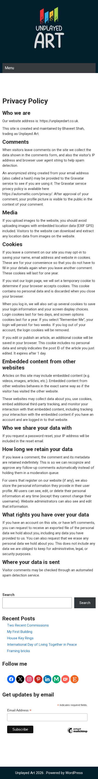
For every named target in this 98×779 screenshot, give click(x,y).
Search (8, 595)
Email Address (19, 710)
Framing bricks (18, 651)
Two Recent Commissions (28, 625)
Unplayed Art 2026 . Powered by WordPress (49, 773)
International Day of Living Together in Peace (42, 644)
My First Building (19, 632)
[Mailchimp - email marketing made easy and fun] (77, 734)
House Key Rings (20, 638)
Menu (9, 68)
